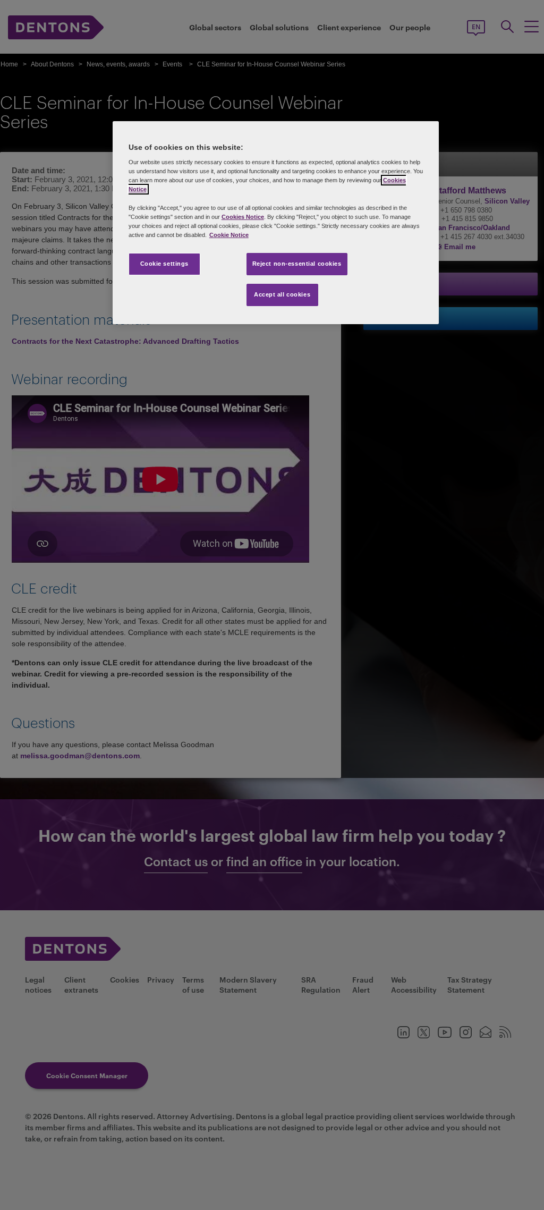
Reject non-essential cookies (297, 263)
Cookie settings (164, 263)
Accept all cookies (282, 294)
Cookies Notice (243, 217)
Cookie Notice (229, 235)
